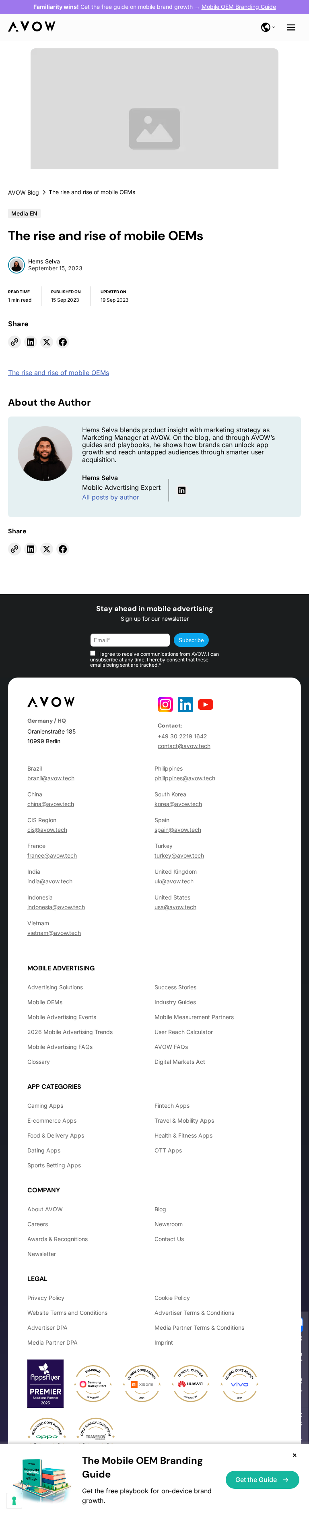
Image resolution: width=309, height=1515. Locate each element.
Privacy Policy (45, 1297)
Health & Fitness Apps (183, 1135)
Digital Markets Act (179, 1061)
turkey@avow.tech (179, 855)
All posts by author (110, 497)
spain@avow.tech (177, 829)
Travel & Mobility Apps (184, 1120)
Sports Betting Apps (54, 1165)
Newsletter (41, 1253)
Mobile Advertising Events (61, 1016)
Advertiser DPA (47, 1327)
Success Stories (175, 987)
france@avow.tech (52, 855)
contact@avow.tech (184, 745)
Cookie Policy (172, 1297)
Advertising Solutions (55, 987)
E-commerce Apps (51, 1120)
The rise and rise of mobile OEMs (58, 373)
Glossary (38, 1061)
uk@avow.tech (174, 881)
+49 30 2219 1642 (182, 736)
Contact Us (169, 1238)
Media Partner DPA (52, 1342)
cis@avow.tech (47, 829)
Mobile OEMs (44, 1002)
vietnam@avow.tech (54, 932)
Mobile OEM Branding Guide (239, 6)
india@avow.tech (49, 881)
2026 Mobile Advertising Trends (70, 1031)
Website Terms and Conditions (67, 1312)
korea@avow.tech (178, 803)
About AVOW (45, 1209)
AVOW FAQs (171, 1046)
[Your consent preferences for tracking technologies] (14, 1501)
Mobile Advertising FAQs (60, 1046)
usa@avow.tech (175, 907)
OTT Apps (168, 1150)
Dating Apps (43, 1150)
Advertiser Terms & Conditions (194, 1312)
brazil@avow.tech (50, 778)
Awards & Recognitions (57, 1238)
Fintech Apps (172, 1105)
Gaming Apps (45, 1105)
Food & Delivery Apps (55, 1135)
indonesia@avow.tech (56, 907)
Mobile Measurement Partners (194, 1016)
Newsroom (168, 1224)
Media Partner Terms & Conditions (199, 1327)
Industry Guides (175, 1002)
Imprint (163, 1342)
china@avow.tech (50, 803)
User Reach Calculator (183, 1031)
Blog (160, 1209)
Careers (37, 1224)
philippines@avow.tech (184, 778)
